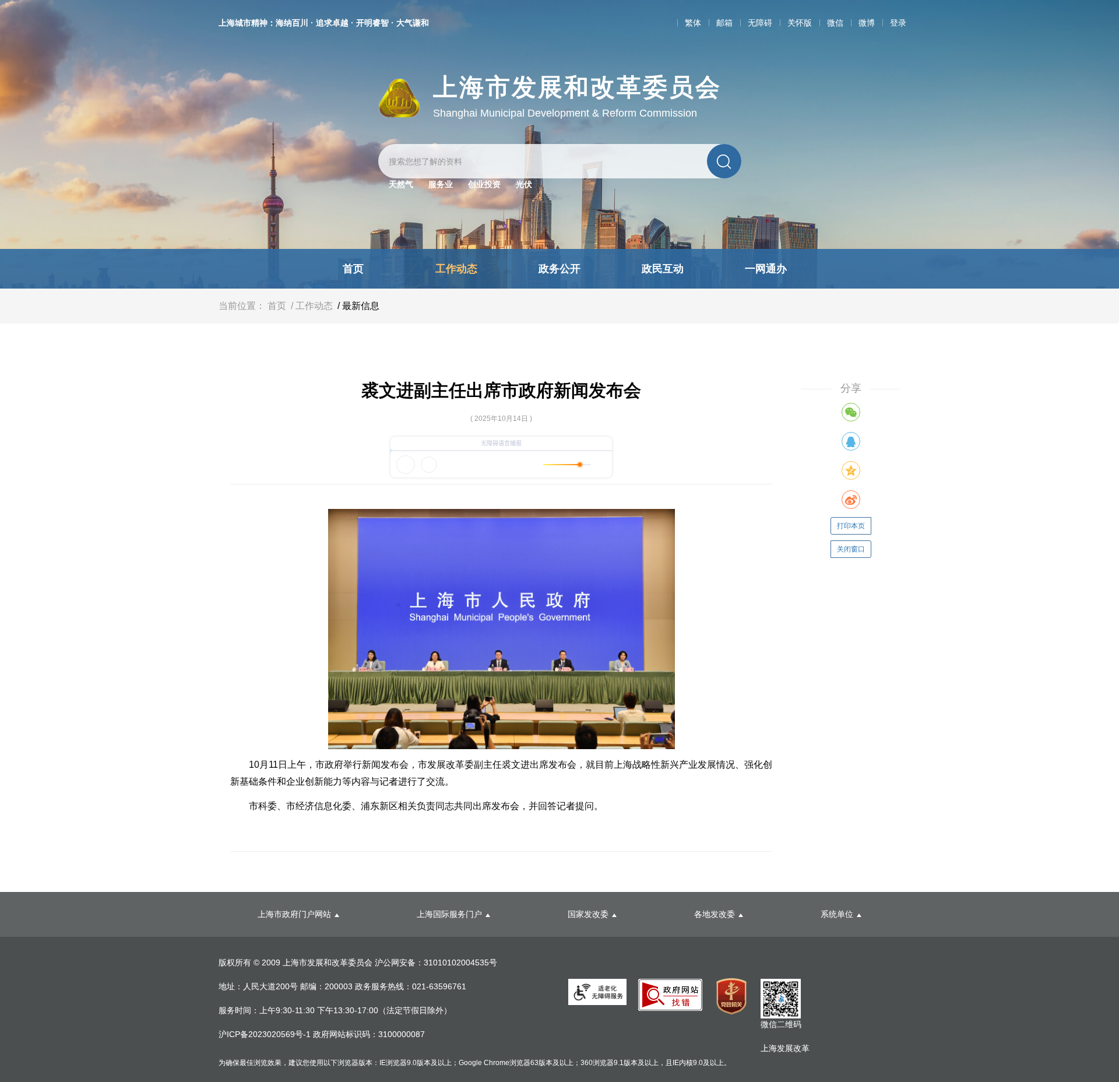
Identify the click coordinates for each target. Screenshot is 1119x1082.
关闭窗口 (851, 549)
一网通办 (766, 269)
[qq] (851, 441)
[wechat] (851, 412)
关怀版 (799, 22)
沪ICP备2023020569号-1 (266, 1034)
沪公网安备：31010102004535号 (436, 962)
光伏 (524, 184)
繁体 (693, 22)
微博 (866, 22)
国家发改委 (588, 914)
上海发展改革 (785, 1048)
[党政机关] (731, 996)
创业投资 (484, 184)
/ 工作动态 (310, 306)
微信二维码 (781, 1024)
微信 (835, 22)
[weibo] (851, 499)
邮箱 (724, 22)
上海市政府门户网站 (294, 914)
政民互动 (663, 269)
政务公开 (559, 269)
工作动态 (456, 269)
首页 (353, 269)
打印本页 (851, 526)
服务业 (440, 184)
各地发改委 (714, 914)
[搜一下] (724, 161)
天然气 (401, 184)
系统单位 (837, 914)
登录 (898, 22)
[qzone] (851, 470)
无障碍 (760, 22)
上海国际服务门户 (449, 914)
